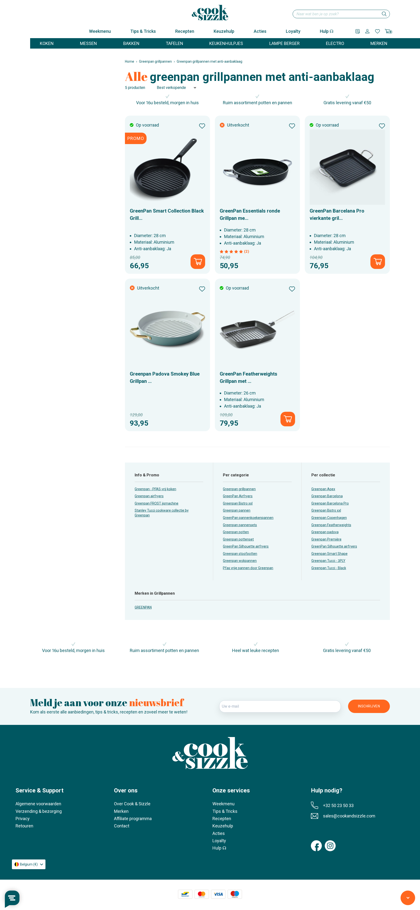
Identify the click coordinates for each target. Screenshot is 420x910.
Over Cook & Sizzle (132, 803)
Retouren (24, 825)
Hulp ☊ (326, 31)
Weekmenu (100, 31)
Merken (121, 811)
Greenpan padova (325, 532)
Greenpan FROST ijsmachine (156, 503)
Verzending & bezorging (39, 811)
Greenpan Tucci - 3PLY (328, 561)
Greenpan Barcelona (327, 496)
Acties (260, 31)
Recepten (184, 31)
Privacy (23, 818)
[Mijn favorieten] (377, 31)
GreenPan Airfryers (238, 496)
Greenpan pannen (236, 510)
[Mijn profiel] (367, 31)
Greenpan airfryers (149, 496)
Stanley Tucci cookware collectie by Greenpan (162, 512)
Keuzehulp (224, 31)
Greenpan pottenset (238, 539)
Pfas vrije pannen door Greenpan (248, 568)
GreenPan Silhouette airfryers (246, 546)
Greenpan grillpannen (155, 61)
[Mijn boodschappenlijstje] (357, 31)
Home (129, 61)
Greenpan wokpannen (240, 561)
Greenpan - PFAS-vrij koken (155, 489)
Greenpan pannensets (240, 525)
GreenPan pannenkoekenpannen (248, 518)
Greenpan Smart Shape (329, 554)
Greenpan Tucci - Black (328, 568)
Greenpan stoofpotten (240, 554)
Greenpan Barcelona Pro (330, 503)
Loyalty (293, 31)
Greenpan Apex (323, 489)
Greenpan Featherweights (331, 525)
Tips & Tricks (143, 31)
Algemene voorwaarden (38, 803)
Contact (121, 825)
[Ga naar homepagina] (210, 12)
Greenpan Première (326, 539)
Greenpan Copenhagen (329, 518)
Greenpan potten (236, 532)
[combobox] (341, 14)
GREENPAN (143, 607)
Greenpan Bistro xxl (238, 503)
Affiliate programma (133, 818)
